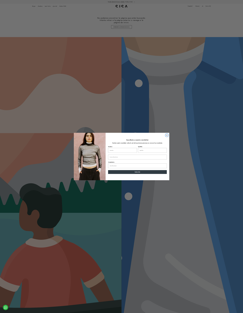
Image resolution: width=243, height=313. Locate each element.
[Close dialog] (167, 135)
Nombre (110, 146)
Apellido (140, 146)
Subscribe (137, 172)
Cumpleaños (111, 162)
